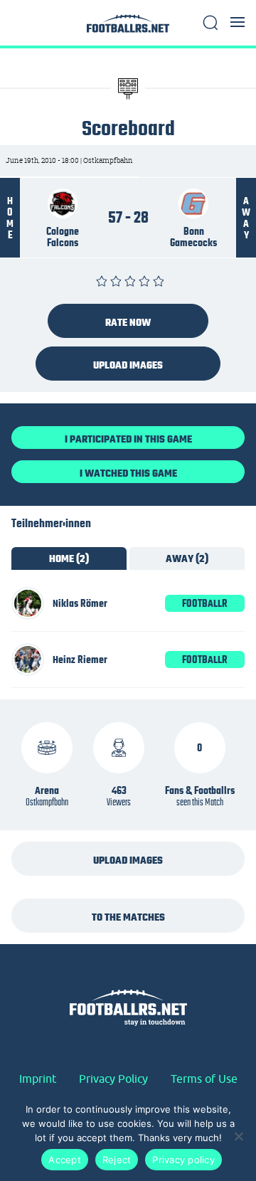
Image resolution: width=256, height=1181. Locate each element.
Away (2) (187, 558)
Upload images (128, 365)
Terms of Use (204, 1078)
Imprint (37, 1078)
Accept (64, 1159)
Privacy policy (183, 1159)
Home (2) (69, 558)
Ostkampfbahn (47, 801)
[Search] (210, 22)
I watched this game (128, 473)
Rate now (128, 322)
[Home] (128, 27)
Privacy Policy (113, 1078)
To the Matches (128, 917)
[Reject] (238, 1136)
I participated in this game (128, 439)
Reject (117, 1159)
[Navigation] (237, 22)
